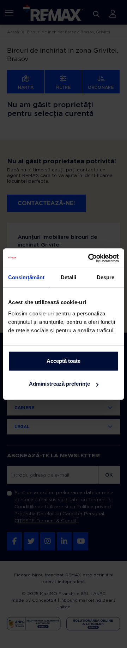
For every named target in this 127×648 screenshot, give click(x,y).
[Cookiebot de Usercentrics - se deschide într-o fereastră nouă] (89, 258)
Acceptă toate (63, 361)
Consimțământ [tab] (26, 277)
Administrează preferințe (59, 384)
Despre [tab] (106, 277)
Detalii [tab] (69, 277)
